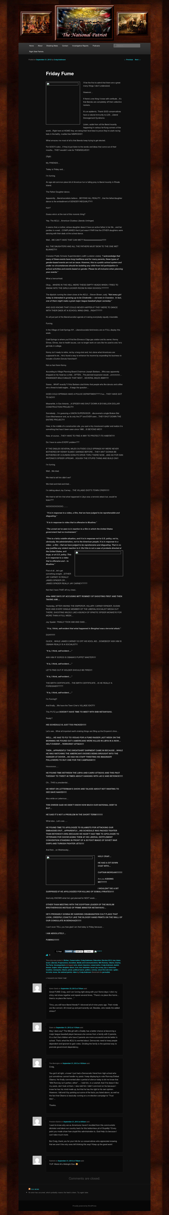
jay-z (106, 967)
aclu (75, 965)
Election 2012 (107, 960)
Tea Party (49, 965)
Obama (111, 962)
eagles (54, 967)
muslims (49, 970)
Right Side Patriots (36, 51)
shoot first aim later (105, 970)
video (75, 972)
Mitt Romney (103, 962)
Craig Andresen (60, 59)
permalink (106, 972)
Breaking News (52, 45)
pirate (70, 970)
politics (88, 970)
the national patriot (65, 972)
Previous (128, 59)
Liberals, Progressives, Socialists (63, 962)
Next (137, 59)
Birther (66, 960)
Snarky (118, 962)
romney (94, 970)
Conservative (75, 960)
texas (55, 972)
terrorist (49, 972)
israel (48, 962)
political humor (78, 970)
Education (97, 960)
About (40, 45)
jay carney (99, 967)
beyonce (86, 965)
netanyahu (57, 970)
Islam (118, 960)
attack (80, 965)
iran (114, 960)
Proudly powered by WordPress (84, 1206)
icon (76, 967)
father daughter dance (66, 967)
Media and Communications (87, 962)
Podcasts (96, 45)
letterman (112, 967)
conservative (95, 965)
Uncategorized (59, 965)
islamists (86, 967)
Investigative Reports (80, 45)
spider (115, 970)
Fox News (35, 1189)
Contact (65, 45)
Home (31, 45)
